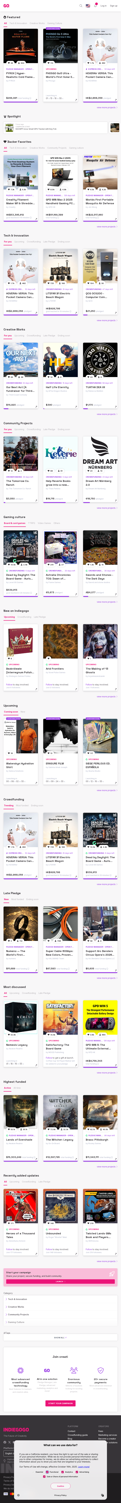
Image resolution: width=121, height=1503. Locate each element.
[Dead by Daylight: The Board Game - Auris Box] (21, 547)
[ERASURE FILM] (60, 736)
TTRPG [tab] (31, 523)
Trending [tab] (8, 805)
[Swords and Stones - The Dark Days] (100, 547)
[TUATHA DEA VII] (100, 360)
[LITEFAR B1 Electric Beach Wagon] (60, 266)
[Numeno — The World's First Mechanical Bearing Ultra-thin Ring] (21, 924)
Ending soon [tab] (64, 241)
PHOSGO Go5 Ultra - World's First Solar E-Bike (59, 77)
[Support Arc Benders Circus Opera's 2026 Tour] (100, 924)
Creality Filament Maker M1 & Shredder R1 (20, 203)
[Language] (88, 5)
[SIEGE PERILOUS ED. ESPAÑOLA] (100, 736)
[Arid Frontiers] (60, 641)
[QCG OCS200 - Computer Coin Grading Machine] (100, 266)
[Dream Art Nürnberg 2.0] (100, 453)
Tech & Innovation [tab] (18, 23)
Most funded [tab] (22, 805)
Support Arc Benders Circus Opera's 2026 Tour (99, 954)
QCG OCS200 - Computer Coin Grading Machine (97, 297)
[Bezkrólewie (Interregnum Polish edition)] (21, 641)
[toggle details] (37, 101)
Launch (59, 1281)
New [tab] (23, 711)
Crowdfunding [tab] (34, 241)
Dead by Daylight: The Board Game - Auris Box (20, 578)
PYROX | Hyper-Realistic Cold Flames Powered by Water (20, 77)
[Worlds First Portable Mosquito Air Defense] (100, 172)
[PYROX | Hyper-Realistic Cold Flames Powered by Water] (21, 46)
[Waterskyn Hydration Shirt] (21, 736)
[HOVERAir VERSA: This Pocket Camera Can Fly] (100, 46)
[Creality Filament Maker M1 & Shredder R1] (21, 172)
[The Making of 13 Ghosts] (100, 641)
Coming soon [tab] (11, 711)
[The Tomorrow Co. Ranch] (21, 453)
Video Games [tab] (44, 523)
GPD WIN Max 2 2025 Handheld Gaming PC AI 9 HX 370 (59, 203)
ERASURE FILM (55, 763)
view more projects (106, 107)
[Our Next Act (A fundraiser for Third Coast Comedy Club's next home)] (21, 360)
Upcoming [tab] (19, 241)
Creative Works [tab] (37, 23)
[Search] (81, 6)
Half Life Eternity (57, 387)
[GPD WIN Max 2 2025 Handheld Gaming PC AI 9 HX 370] (60, 172)
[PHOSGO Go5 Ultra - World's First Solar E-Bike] (60, 46)
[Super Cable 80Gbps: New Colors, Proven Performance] (60, 924)
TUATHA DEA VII (95, 387)
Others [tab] (57, 523)
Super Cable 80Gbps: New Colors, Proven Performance (59, 954)
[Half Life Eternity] (60, 360)
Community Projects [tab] (57, 148)
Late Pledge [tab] (49, 241)
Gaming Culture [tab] (54, 23)
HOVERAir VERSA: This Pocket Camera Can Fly (99, 77)
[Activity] (95, 6)
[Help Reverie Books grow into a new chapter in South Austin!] (60, 453)
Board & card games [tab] (14, 523)
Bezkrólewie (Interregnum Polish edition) (19, 672)
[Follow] (48, 658)
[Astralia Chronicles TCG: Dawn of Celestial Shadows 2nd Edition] (60, 547)
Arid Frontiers (55, 668)
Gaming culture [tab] (76, 148)
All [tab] (5, 23)
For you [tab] (8, 241)
